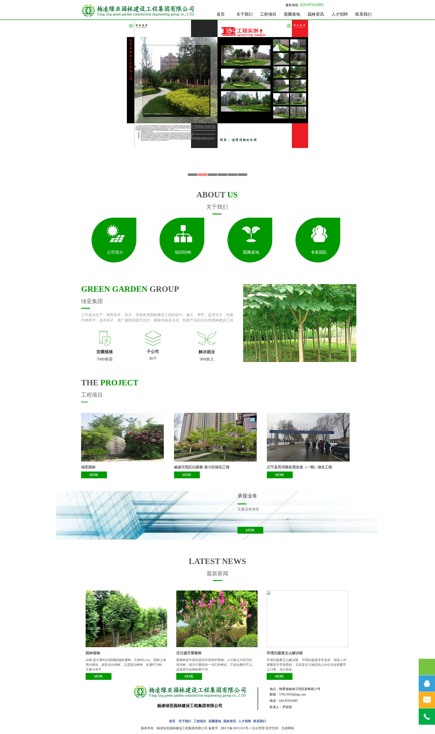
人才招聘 (339, 14)
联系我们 (363, 14)
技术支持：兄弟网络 (280, 728)
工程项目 (268, 14)
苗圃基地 (292, 14)
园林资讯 (316, 14)
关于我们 (244, 14)
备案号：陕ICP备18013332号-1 (229, 728)
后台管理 (258, 728)
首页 (221, 14)
